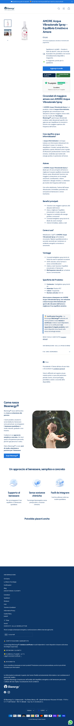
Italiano (29, 710)
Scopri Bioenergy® (12, 455)
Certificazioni (7, 585)
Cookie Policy (8, 614)
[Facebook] (5, 692)
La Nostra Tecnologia (10, 582)
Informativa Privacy (9, 611)
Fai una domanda (50, 352)
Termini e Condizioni (10, 607)
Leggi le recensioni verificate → (13, 656)
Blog (5, 588)
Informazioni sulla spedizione (56, 346)
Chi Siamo (7, 579)
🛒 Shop (6, 620)
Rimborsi (6, 601)
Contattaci (7, 595)
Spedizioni (7, 598)
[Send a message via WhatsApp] (70, 722)
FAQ (5, 604)
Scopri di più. (14, 647)
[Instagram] (9, 692)
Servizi (6, 623)
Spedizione (52, 41)
